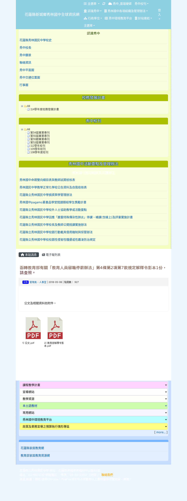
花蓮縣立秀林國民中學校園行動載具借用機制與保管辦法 (56, 232)
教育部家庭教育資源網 (35, 455)
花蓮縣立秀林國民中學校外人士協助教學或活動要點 (53, 210)
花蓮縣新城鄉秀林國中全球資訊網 (52, 14)
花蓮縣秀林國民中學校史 (36, 40)
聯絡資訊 (25, 62)
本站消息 (30, 255)
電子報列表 (52, 255)
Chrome (52, 479)
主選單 (92, 3)
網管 (38, 479)
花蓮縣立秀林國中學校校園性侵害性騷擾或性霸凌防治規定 (58, 239)
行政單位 (93, 18)
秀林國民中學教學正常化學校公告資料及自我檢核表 (53, 187)
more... (161, 432)
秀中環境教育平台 (120, 18)
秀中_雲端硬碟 (122, 3)
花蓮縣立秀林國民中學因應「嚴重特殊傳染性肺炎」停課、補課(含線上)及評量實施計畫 (76, 217)
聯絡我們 (107, 475)
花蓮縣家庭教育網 (32, 448)
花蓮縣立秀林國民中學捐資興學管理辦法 (46, 195)
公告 (25, 282)
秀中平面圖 (27, 70)
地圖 (93, 475)
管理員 (33, 282)
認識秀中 (93, 11)
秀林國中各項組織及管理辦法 (126, 11)
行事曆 (24, 85)
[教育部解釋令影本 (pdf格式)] (55, 328)
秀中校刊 (140, 3)
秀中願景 (25, 55)
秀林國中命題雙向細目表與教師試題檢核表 (47, 180)
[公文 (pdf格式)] (33, 328)
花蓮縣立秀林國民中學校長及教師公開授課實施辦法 (53, 224)
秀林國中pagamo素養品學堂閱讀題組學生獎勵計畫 (53, 202)
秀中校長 (25, 47)
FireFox (66, 479)
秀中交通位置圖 (30, 77)
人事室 (42, 282)
